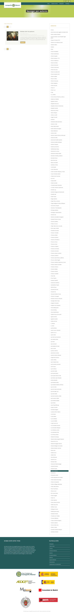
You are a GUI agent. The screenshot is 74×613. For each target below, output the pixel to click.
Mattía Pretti (53, 455)
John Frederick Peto (54, 362)
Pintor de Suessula (54, 81)
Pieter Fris (53, 497)
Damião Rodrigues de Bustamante (57, 192)
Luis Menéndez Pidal (55, 432)
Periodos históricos (53, 550)
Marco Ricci (53, 450)
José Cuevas (53, 366)
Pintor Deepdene (54, 83)
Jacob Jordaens (54, 328)
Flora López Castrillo (55, 228)
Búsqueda (62, 3)
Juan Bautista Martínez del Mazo (57, 384)
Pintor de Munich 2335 (55, 74)
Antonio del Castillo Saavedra (56, 139)
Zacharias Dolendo (54, 531)
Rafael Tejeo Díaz (54, 504)
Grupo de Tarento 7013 (55, 40)
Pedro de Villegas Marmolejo (56, 484)
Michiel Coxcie (53, 459)
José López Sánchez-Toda (56, 375)
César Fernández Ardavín (55, 173)
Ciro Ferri (53, 178)
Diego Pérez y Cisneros (55, 201)
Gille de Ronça (53, 287)
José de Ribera (53, 368)
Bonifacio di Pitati (54, 164)
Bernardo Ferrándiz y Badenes (56, 155)
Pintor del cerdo (54, 85)
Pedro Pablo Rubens (55, 486)
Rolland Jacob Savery (55, 511)
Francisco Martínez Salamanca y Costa (58, 262)
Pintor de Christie (54, 62)
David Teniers (53, 196)
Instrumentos (52, 562)
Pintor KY (53, 87)
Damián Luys (53, 189)
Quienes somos (54, 3)
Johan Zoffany (53, 359)
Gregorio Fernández (55, 303)
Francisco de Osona (55, 251)
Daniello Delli (53, 194)
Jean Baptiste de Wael (55, 346)
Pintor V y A (53, 90)
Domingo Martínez (54, 210)
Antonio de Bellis (54, 137)
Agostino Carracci (54, 101)
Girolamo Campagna (55, 296)
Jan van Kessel (53, 343)
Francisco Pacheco (54, 266)
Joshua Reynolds (54, 380)
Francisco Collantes (54, 246)
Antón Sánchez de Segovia (56, 128)
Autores (51, 553)
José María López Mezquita (56, 377)
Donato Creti (53, 214)
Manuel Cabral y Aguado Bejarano (57, 439)
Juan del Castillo (54, 393)
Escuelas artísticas (53, 555)
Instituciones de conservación (55, 564)
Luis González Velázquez (55, 427)
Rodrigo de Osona (54, 509)
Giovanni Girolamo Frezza (56, 294)
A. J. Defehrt (53, 94)
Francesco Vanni (54, 244)
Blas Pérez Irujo (54, 160)
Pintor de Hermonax (55, 67)
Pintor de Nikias (54, 76)
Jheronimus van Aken (55, 353)
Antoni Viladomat (54, 130)
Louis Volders (53, 416)
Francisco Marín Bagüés (55, 260)
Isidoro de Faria (54, 321)
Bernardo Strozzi (54, 158)
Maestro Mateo (54, 44)
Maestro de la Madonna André (57, 42)
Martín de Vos (53, 452)
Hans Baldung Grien (55, 307)
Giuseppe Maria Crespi (55, 300)
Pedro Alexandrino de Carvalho (57, 477)
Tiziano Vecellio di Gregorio (56, 520)
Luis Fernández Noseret (55, 425)
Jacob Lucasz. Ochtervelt (55, 330)
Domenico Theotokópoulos (56, 207)
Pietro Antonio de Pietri (55, 502)
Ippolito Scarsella (54, 319)
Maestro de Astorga (55, 436)
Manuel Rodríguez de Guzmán (56, 445)
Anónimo (53, 119)
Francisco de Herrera (55, 248)
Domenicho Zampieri (55, 205)
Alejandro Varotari (54, 108)
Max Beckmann (54, 457)
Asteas (52, 29)
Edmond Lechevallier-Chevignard (57, 217)
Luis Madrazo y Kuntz (55, 430)
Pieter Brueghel (54, 495)
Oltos (52, 49)
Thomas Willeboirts (54, 518)
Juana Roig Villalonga (55, 405)
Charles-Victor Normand (55, 176)
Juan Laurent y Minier (55, 398)
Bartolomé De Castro (55, 151)
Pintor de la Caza (54, 69)
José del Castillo (54, 371)
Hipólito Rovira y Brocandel (56, 314)
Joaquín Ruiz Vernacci (55, 357)
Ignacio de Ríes (54, 316)
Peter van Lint (53, 491)
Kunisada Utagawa (54, 409)
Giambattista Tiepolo (55, 285)
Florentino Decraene (55, 230)
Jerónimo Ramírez (54, 350)
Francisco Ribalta (54, 269)
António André (53, 133)
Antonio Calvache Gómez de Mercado (58, 135)
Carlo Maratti (53, 167)
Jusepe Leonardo (54, 407)
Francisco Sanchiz (54, 271)
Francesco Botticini (54, 237)
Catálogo (67, 3)
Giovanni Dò (53, 291)
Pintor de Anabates (54, 51)
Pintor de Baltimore (54, 60)
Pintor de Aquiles (54, 56)
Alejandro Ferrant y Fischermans (57, 105)
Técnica (51, 548)
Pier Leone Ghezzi (54, 493)
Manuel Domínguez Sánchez (56, 443)
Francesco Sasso (54, 241)
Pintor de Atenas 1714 (55, 58)
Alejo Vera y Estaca (54, 110)
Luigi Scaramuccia (54, 423)
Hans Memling (53, 309)
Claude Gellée (53, 180)
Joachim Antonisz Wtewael (56, 355)
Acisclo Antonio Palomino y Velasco (57, 96)
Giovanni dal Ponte (54, 289)
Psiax (52, 92)
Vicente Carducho (54, 522)
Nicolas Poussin (54, 468)
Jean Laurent (53, 348)
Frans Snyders (53, 278)
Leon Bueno (53, 414)
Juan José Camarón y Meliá (56, 396)
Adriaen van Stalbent (55, 99)
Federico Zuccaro (54, 223)
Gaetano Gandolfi (54, 280)
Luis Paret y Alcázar (54, 434)
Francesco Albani (54, 235)
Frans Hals (53, 275)
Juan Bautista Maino (55, 382)
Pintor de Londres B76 (55, 71)
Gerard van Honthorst (55, 282)
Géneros (51, 557)
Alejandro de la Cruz (55, 103)
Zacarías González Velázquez (56, 529)
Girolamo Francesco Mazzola (56, 298)
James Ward (53, 334)
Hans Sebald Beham (55, 312)
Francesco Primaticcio (55, 239)
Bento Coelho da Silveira (55, 34)
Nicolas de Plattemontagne (56, 464)
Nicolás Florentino (54, 466)
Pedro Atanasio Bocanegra (56, 479)
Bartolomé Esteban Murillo (56, 153)
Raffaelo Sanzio (54, 506)
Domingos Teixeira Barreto (56, 212)
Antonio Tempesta (54, 144)
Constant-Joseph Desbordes (56, 185)
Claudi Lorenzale (54, 183)
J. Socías (52, 325)
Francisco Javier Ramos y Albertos (57, 257)
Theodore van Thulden (55, 516)
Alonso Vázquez (54, 112)
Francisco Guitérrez (54, 255)
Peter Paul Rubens (54, 488)
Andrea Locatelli (54, 115)
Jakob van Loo (53, 332)
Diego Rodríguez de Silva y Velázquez (58, 203)
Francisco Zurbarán (54, 273)
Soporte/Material (53, 559)
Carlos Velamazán (54, 169)
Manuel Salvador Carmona (56, 448)
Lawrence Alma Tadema (55, 411)
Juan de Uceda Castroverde (56, 389)
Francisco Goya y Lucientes (56, 253)
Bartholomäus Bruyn (55, 149)
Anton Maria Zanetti (55, 126)
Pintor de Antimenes (55, 53)
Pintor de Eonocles (54, 65)
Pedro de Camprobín (55, 482)
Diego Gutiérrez (54, 198)
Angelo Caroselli (54, 117)
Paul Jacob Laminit (54, 475)
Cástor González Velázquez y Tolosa (58, 171)
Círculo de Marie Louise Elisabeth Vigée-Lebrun (58, 37)
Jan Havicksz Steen (54, 339)
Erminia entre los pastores (27, 31)
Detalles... (23, 42)
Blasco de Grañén (54, 162)
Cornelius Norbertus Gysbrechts (57, 187)
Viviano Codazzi (54, 527)
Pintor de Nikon (54, 78)
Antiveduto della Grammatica (56, 121)
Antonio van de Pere (55, 146)
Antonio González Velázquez (56, 142)
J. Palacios (53, 323)
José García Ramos (54, 373)
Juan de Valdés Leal (54, 391)
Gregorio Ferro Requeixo (55, 305)
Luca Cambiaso (54, 418)
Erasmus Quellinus (54, 221)
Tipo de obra (52, 546)
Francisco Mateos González (56, 264)
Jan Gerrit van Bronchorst (56, 337)
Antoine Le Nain (54, 124)
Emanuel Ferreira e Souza (56, 219)
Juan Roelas (53, 402)
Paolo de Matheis (54, 470)
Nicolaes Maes (54, 461)
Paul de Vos (53, 472)
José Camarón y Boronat (55, 364)
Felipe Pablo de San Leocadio (56, 226)
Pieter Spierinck (54, 500)
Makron (52, 47)
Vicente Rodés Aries (55, 525)
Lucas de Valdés (54, 421)
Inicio (48, 3)
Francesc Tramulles (54, 232)
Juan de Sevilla (53, 387)
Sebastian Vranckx (54, 513)
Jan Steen (53, 341)
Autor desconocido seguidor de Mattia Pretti (59, 32)
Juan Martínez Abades (55, 400)
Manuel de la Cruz (54, 441)
